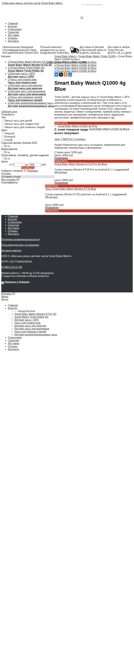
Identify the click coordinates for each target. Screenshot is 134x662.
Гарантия (13, 32)
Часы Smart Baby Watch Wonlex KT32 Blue (70, 188)
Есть (7, 146)
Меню (4, 296)
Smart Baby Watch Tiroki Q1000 (97, 56)
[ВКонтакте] (56, 75)
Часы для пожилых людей (30, 331)
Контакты (13, 41)
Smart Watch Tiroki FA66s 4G (31, 317)
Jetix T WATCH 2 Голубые (69, 139)
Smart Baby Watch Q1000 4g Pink (77, 126)
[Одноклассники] (65, 75)
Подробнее (61, 158)
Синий (8, 140)
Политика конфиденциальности (20, 239)
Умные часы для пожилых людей (25, 127)
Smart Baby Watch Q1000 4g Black (109, 129)
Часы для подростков (27, 322)
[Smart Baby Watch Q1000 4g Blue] (66, 62)
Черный (9, 133)
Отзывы (12, 38)
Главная (13, 23)
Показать (32, 170)
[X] (61, 75)
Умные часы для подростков (22, 124)
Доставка (13, 35)
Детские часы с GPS (26, 320)
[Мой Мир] (70, 75)
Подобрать (27, 167)
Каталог (12, 26)
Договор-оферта (11, 250)
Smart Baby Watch (65, 56)
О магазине (15, 29)
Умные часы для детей (18, 120)
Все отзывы (8, 179)
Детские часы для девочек (30, 325)
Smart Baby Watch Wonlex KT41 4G (35, 314)
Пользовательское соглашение (20, 245)
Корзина (6, 293)
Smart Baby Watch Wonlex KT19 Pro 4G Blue (80, 164)
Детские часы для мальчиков (31, 328)
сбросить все (9, 111)
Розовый (10, 136)
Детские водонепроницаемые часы (35, 334)
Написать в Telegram (95, 16)
